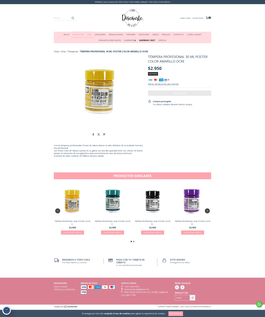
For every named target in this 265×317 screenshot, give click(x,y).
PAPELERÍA (131, 34)
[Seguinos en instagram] (177, 287)
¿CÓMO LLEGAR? (194, 34)
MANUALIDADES (116, 34)
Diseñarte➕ (130, 40)
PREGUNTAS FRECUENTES (110, 40)
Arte (63, 51)
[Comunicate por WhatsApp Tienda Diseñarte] (259, 304)
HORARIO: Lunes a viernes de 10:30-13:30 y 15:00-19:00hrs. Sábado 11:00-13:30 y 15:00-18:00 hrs (132, 2)
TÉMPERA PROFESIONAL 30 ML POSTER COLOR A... (72, 222)
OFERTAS (162, 40)
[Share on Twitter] (98, 134)
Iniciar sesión (198, 18)
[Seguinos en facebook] (182, 287)
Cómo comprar (60, 286)
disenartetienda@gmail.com (136, 289)
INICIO (66, 34)
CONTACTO (178, 34)
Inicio (56, 51)
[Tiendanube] (66, 307)
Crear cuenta (185, 18)
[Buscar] (72, 17)
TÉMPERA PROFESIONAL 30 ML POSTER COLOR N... (152, 222)
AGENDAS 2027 (147, 40)
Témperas (72, 51)
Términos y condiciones (64, 289)
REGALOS (166, 34)
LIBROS (156, 34)
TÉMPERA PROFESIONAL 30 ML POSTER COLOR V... (112, 222)
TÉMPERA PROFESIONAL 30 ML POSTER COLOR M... (192, 222)
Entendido (176, 313)
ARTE (89, 34)
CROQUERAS (100, 34)
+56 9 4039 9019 (131, 286)
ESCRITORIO (144, 34)
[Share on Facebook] (93, 134)
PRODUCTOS (78, 34)
